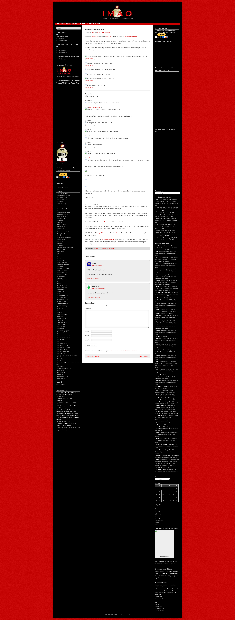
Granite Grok (60, 255)
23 (176, 497)
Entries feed (159, 606)
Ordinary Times (61, 301)
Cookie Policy (159, 596)
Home (57, 24)
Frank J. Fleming (65, 24)
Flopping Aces (61, 245)
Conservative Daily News (64, 232)
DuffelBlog (60, 241)
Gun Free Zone (61, 257)
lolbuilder (106, 222)
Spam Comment (62, 431)
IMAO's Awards (60, 384)
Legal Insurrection (62, 270)
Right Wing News (62, 314)
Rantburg (59, 313)
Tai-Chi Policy (60, 328)
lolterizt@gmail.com (130, 36)
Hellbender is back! (62, 36)
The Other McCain (62, 343)
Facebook (75, 24)
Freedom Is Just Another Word (65, 247)
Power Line (60, 311)
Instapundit (60, 266)
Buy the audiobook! (61, 52)
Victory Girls (60, 370)
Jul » (160, 505)
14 (170, 494)
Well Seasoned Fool (62, 376)
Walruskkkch (159, 515)
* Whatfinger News (62, 193)
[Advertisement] (63, 111)
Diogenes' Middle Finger (64, 237)
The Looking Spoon (95, 107)
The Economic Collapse (63, 338)
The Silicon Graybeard (63, 349)
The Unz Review (61, 353)
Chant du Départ (61, 224)
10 (156, 494)
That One (108, 36)
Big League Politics (62, 214)
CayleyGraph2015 (161, 444)
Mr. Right (158, 519)
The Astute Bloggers (63, 330)
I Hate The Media (62, 263)
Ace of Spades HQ (62, 199)
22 (173, 497)
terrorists (95, 36)
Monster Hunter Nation (63, 286)
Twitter (82, 24)
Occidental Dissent (62, 299)
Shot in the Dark (61, 320)
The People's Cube (62, 345)
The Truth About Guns (63, 351)
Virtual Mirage (61, 372)
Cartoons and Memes (161, 238)
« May (156, 505)
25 (160, 500)
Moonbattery (60, 289)
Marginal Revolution (62, 280)
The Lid (59, 341)
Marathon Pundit (61, 278)
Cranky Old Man (61, 234)
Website (87, 340)
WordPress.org (160, 610)
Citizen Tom (60, 228)
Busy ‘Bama (143, 356)
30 (176, 500)
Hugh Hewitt (60, 261)
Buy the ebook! (60, 38)
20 (166, 497)
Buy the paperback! (61, 40)
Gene (157, 303)
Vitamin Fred (60, 374)
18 (160, 497)
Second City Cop (61, 318)
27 (166, 500)
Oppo (157, 513)
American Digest (61, 203)
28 (170, 500)
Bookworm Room (62, 218)
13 (166, 494)
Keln (157, 517)
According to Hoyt (62, 197)
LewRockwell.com (62, 272)
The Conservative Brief (63, 336)
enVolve (59, 243)
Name (87, 331)
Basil (157, 524)
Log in (157, 604)
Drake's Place (61, 239)
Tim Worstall (60, 366)
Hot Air (59, 259)
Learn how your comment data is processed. (123, 351)
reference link (90, 59)
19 (163, 497)
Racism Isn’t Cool (93, 356)
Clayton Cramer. (61, 230)
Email (87, 335)
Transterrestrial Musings (64, 368)
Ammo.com (60, 207)
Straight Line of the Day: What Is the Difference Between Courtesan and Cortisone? (165, 234)
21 (170, 497)
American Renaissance (63, 205)
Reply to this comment (93, 278)
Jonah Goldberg (61, 408)
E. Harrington (60, 404)
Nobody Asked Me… (63, 295)
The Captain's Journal (63, 334)
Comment (89, 308)
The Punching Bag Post (63, 347)
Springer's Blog (61, 324)
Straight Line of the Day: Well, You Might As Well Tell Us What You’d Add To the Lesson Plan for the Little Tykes (166, 201)
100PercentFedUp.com (63, 195)
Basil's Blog (60, 211)
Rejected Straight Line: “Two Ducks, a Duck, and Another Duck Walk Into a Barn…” (166, 471)
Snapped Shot (100, 233)
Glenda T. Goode (62, 249)
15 (173, 494)
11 (159, 494)
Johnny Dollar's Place (63, 268)
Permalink (112, 248)
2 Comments (104, 248)
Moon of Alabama (62, 288)
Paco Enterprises (62, 305)
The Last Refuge (61, 339)
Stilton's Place (61, 326)
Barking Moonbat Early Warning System (68, 209)
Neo (58, 293)
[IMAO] (117, 20)
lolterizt (95, 248)
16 (176, 494)
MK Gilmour (60, 284)
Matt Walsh (60, 282)
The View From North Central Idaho (67, 355)
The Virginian (60, 357)
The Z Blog (60, 359)
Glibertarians (60, 251)
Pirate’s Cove (61, 309)
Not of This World (62, 297)
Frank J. (158, 511)
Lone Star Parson (62, 274)
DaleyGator (60, 236)
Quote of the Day (160, 213)
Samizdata (60, 316)
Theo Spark (60, 361)
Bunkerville (60, 222)
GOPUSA (59, 253)
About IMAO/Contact (93, 24)
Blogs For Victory (62, 216)
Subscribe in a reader (62, 187)
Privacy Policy (159, 598)
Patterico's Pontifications (64, 307)
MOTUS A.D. (60, 291)
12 (163, 494)
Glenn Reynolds (61, 396)
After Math (60, 201)
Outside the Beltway (63, 303)
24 (156, 500)
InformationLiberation (63, 264)
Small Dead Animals (62, 322)
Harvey (93, 32)
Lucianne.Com (61, 276)
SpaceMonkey (159, 521)
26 (163, 500)
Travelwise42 (93, 158)
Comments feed (160, 608)
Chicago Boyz (61, 226)
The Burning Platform (63, 332)
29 (173, 500)
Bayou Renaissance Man (63, 212)
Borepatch (60, 220)
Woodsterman (61, 378)
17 (156, 497)
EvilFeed (116, 233)
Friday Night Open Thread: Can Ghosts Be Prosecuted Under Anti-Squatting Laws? (165, 253)
